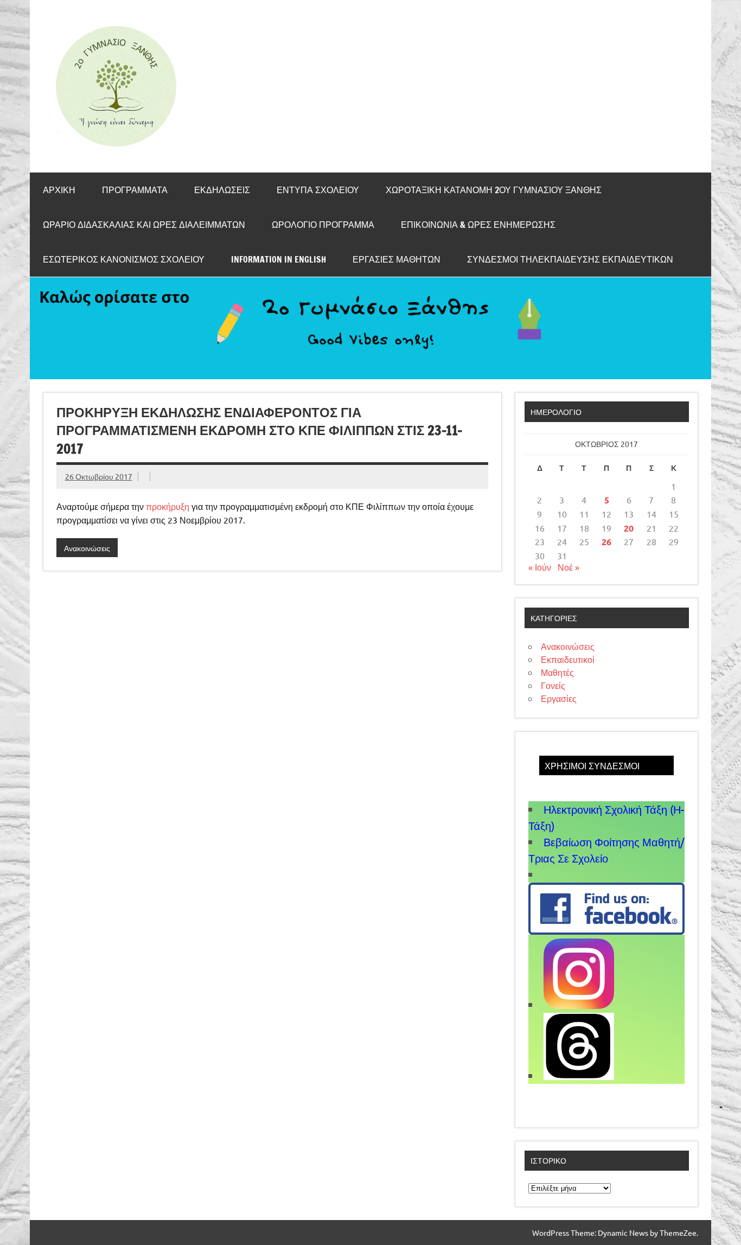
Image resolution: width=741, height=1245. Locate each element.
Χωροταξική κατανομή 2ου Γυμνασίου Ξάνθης (494, 190)
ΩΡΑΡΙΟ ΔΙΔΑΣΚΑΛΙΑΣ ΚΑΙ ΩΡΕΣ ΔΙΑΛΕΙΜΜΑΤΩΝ (144, 225)
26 (606, 541)
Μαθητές (557, 672)
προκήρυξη (167, 506)
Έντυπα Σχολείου (318, 190)
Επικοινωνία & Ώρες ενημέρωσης (478, 225)
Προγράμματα (135, 190)
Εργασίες (559, 698)
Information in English (278, 259)
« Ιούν (539, 566)
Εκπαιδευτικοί (568, 659)
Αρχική (59, 190)
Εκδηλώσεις (222, 190)
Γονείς (553, 685)
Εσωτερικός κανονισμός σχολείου (124, 259)
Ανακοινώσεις (87, 548)
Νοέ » (568, 566)
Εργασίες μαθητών (396, 259)
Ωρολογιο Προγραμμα (323, 225)
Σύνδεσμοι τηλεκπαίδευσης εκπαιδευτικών (570, 259)
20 (629, 528)
